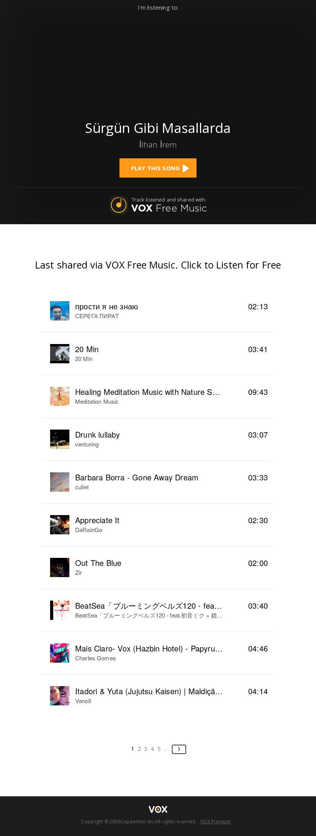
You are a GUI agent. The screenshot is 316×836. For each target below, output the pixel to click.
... (167, 748)
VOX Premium (215, 821)
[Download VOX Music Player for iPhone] (158, 62)
